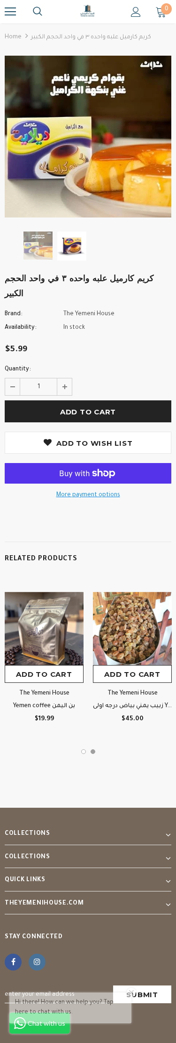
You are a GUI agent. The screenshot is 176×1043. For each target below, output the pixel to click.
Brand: (14, 314)
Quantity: (18, 369)
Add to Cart (44, 674)
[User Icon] (136, 12)
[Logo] (87, 11)
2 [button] (93, 751)
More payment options (88, 495)
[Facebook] (13, 962)
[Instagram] (37, 962)
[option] (88, 136)
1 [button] (83, 751)
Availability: (21, 328)
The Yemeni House (89, 314)
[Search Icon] (37, 11)
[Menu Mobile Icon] (10, 11)
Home (13, 37)
